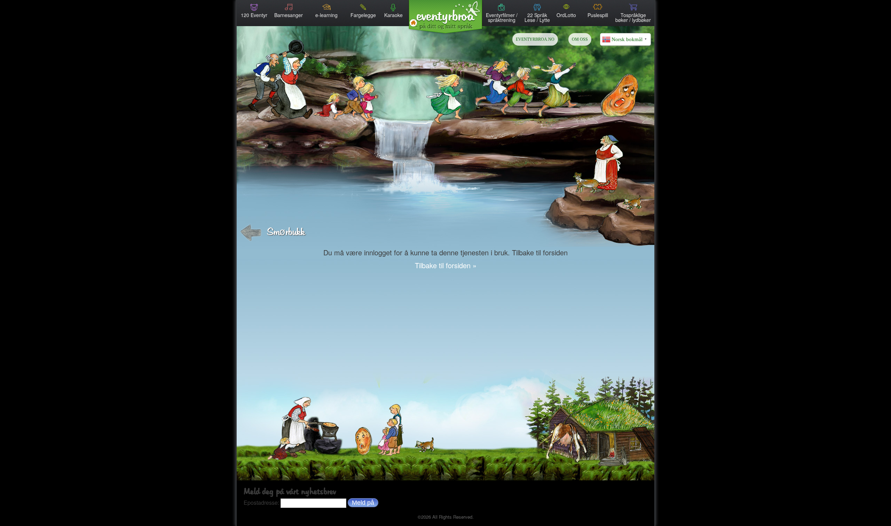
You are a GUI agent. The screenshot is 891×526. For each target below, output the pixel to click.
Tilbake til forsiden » (445, 265)
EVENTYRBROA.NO (535, 39)
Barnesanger (288, 14)
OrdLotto (566, 14)
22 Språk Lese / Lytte (537, 16)
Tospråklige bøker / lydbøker (633, 16)
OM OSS (580, 39)
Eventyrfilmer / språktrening (502, 16)
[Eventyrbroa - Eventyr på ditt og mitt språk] (445, 15)
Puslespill (598, 14)
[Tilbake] (251, 233)
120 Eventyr (254, 14)
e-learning (326, 14)
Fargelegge (363, 14)
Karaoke (393, 14)
